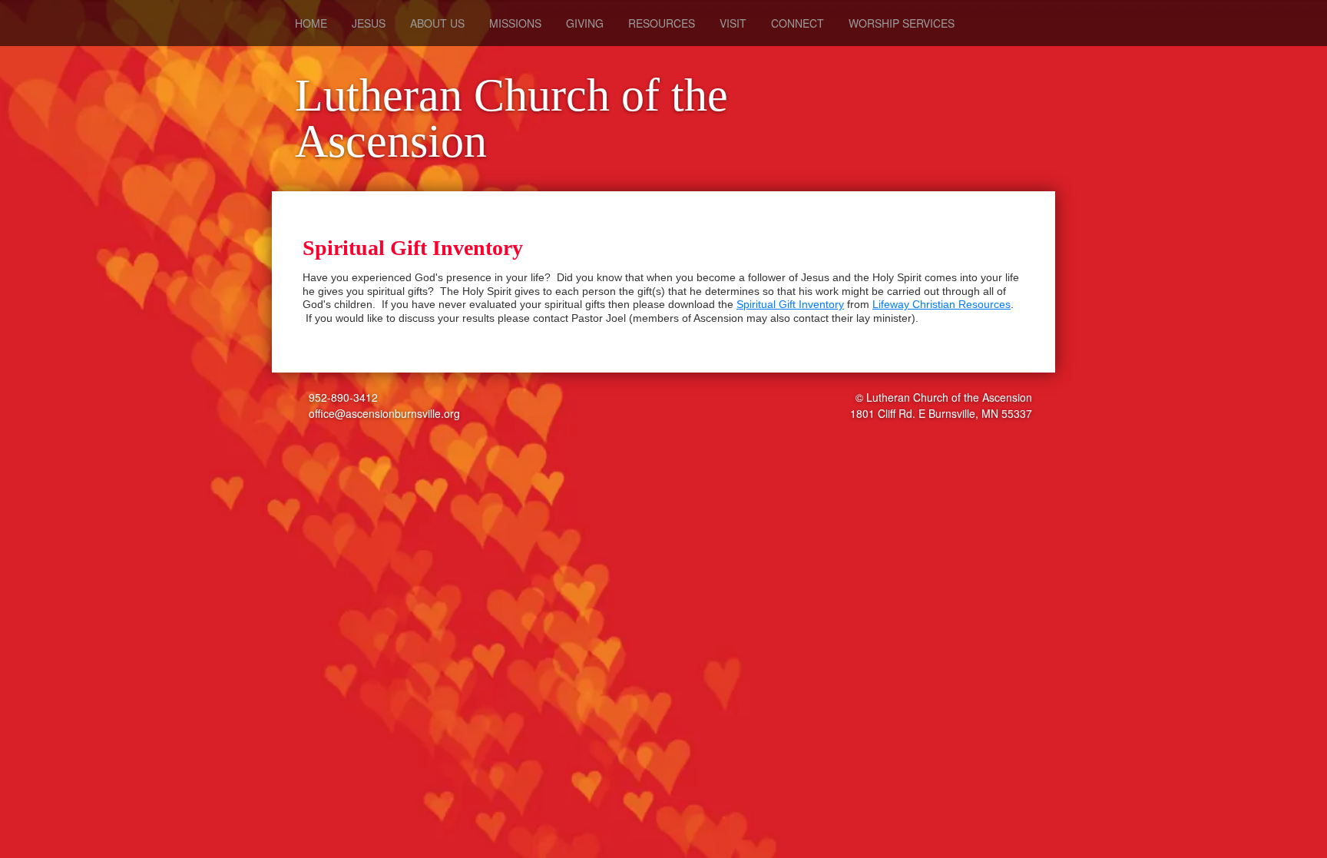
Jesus (369, 23)
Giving (585, 23)
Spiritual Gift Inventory (790, 304)
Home (311, 23)
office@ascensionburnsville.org (383, 413)
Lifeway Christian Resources (941, 304)
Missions (515, 23)
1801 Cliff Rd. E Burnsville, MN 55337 (941, 413)
